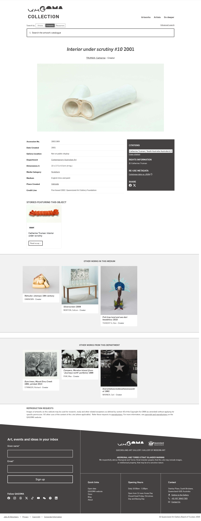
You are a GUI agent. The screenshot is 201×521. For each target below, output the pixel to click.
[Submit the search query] (28, 33)
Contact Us (175, 502)
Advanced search (167, 25)
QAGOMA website (95, 491)
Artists (157, 17)
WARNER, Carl (108, 394)
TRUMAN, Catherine (96, 57)
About (90, 499)
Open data (92, 488)
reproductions (116, 414)
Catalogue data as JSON (139, 174)
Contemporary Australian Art (64, 159)
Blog (90, 497)
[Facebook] (130, 185)
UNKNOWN (29, 299)
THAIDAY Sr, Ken (109, 323)
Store (90, 494)
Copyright (36, 517)
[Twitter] (134, 185)
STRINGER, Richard (33, 387)
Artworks (146, 17)
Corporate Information (53, 517)
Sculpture (55, 172)
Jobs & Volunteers (11, 517)
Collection (43, 16)
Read (34, 243)
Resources (60, 25)
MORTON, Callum (71, 310)
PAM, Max (68, 376)
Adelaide (55, 184)
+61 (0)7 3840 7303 (179, 498)
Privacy (25, 517)
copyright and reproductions (156, 414)
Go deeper (169, 17)
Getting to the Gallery (180, 495)
